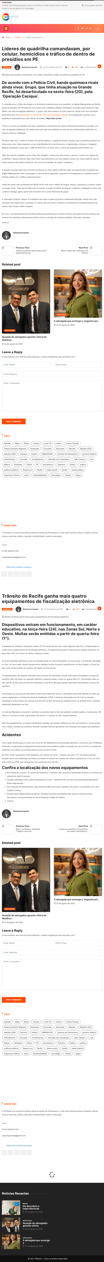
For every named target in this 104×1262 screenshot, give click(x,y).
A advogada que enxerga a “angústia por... (25, 321)
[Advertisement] (52, 503)
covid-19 (47, 443)
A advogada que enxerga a (36, 1241)
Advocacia (9, 314)
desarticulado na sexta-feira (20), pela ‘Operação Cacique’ (43, 115)
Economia (48, 449)
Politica (72, 464)
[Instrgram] (86, 28)
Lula (91, 459)
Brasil (59, 302)
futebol (34, 454)
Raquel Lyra (28, 470)
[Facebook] (4, 574)
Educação (60, 449)
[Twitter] (82, 28)
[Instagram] (22, 574)
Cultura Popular (72, 443)
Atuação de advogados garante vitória (35, 1224)
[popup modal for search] (98, 28)
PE (37, 464)
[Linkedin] (90, 28)
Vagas (78, 475)
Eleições (72, 449)
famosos (23, 454)
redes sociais (52, 470)
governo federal (89, 454)
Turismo (68, 475)
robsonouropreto (29, 67)
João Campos (79, 459)
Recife (39, 470)
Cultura (59, 443)
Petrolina (61, 464)
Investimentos (37, 459)
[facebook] (78, 28)
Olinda (29, 464)
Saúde (64, 470)
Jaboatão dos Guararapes (58, 459)
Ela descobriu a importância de (31, 1207)
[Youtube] (29, 574)
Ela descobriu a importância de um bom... (76, 308)
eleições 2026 (10, 454)
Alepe (17, 443)
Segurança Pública (12, 475)
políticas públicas (11, 470)
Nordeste (18, 464)
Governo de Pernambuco (67, 454)
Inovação (23, 459)
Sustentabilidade (40, 475)
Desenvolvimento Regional (15, 449)
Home (8, 37)
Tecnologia (55, 475)
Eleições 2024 (85, 449)
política (83, 464)
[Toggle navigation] (6, 28)
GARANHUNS (47, 454)
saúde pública (77, 470)
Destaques (34, 449)
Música (7, 464)
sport (26, 475)
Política (18, 37)
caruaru (36, 443)
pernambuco (48, 464)
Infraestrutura (9, 459)
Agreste (7, 443)
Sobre (4, 545)
